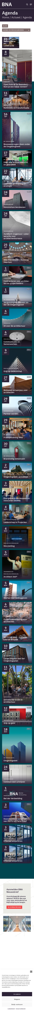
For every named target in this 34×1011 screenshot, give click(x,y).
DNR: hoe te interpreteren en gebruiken (16, 163)
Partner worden (11, 414)
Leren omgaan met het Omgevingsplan (14, 659)
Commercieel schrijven (14, 782)
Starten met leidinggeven (15, 598)
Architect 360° (10, 576)
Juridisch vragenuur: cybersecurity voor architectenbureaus (17, 236)
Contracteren (7, 278)
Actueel (15, 17)
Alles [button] (5, 26)
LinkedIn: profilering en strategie (15, 184)
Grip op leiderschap (13, 371)
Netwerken (6, 79)
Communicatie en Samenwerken (12, 343)
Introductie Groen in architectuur (13, 700)
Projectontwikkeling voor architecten (15, 620)
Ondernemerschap (8, 204)
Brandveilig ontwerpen (14, 459)
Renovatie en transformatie (16, 108)
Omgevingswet (10, 760)
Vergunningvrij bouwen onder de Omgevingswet (16, 303)
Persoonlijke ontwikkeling (11, 181)
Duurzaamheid (7, 105)
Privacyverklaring (21, 1008)
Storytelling (9, 546)
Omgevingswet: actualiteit (16, 477)
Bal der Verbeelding (13, 798)
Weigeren (17, 999)
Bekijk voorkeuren (17, 1004)
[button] (31, 972)
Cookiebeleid (11, 1008)
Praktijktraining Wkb (13, 437)
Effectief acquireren (13, 841)
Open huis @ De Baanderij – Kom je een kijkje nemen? (16, 85)
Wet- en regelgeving (9, 141)
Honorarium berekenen (15, 207)
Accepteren (17, 994)
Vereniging (7, 81)
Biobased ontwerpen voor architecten (16, 391)
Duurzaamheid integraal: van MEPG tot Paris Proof (15, 820)
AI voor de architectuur (14, 326)
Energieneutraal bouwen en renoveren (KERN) (17, 499)
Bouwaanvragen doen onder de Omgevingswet (17, 145)
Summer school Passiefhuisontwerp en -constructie (11, 41)
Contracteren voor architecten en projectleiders (17, 282)
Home (5, 17)
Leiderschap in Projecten (15, 522)
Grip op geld (9, 723)
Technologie (7, 323)
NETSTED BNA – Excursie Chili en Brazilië (15, 638)
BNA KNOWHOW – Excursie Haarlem (16, 261)
